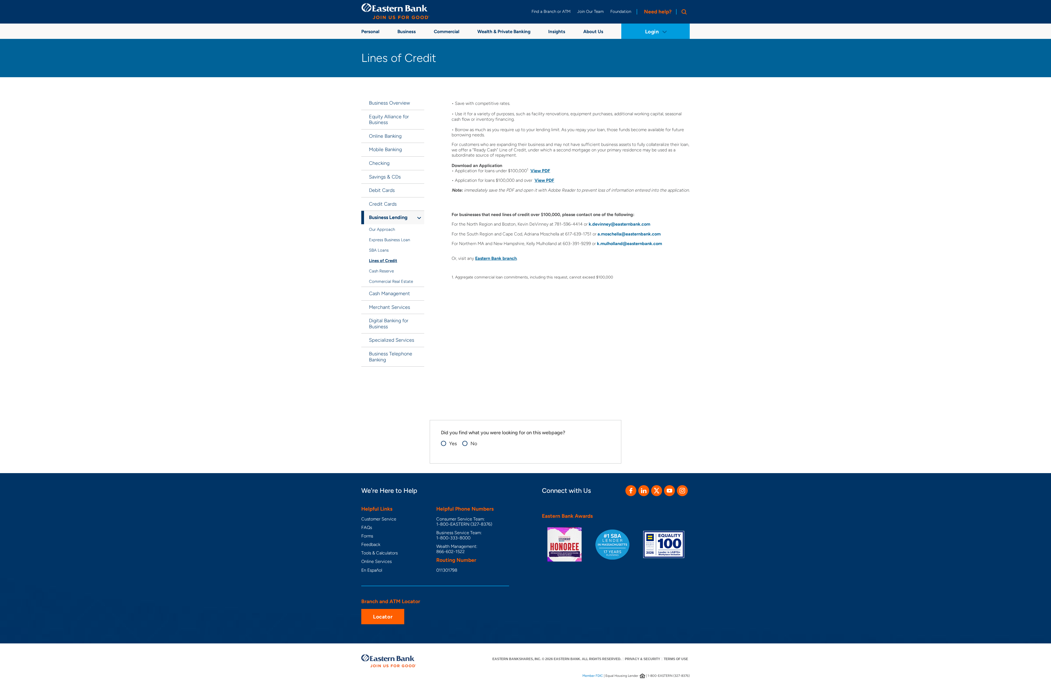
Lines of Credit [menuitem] (383, 260)
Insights (556, 31)
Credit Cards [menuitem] (383, 204)
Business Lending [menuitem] (388, 217)
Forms (367, 536)
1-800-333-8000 (453, 537)
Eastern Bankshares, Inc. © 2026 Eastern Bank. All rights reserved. (556, 659)
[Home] (395, 11)
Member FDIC (592, 676)
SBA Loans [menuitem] (379, 250)
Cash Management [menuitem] (389, 293)
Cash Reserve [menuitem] (381, 271)
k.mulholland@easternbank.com (629, 243)
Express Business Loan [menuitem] (389, 239)
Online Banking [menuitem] (385, 136)
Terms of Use (676, 659)
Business (406, 31)
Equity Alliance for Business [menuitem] (389, 120)
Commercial (446, 31)
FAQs (366, 527)
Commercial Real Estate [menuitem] (391, 281)
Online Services (376, 561)
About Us (593, 31)
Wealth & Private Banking (503, 31)
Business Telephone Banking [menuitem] (390, 357)
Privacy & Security (642, 659)
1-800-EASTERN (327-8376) (464, 524)
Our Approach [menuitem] (382, 229)
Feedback (370, 544)
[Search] (683, 12)
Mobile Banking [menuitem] (385, 149)
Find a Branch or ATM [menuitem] (551, 11)
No (473, 444)
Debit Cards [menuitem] (382, 190)
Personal (370, 31)
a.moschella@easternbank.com (629, 234)
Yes (453, 444)
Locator (382, 617)
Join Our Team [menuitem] (590, 11)
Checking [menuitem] (379, 163)
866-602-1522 (450, 551)
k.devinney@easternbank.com (619, 224)
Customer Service (378, 519)
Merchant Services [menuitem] (389, 307)
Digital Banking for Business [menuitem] (388, 324)
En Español (371, 570)
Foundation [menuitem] (620, 11)
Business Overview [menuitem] (389, 103)
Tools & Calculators (379, 553)
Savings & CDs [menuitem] (385, 177)
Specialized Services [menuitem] (391, 340)
